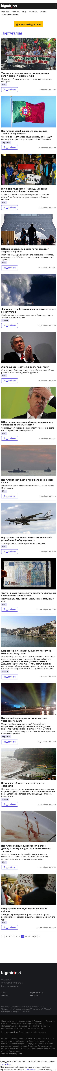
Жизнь (43, 11)
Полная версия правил (11, 1053)
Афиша (4, 992)
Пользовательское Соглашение (15, 1026)
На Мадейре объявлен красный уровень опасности (22, 784)
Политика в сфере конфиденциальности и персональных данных (25, 1027)
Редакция (38, 1021)
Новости (5, 995)
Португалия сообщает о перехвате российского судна (27, 481)
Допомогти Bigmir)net (28, 24)
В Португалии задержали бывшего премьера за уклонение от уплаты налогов (27, 423)
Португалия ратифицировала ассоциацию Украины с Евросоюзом (24, 132)
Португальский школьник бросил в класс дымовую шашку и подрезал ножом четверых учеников (26, 848)
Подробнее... (6, 1064)
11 (29, 937)
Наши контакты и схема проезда (16, 1021)
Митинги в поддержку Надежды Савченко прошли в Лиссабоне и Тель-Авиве (24, 190)
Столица (33, 11)
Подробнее (9, 89)
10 (26, 937)
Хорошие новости (9, 14)
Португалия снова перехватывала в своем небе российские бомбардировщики (26, 539)
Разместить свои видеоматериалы (26, 1023)
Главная (5, 11)
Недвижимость (36, 992)
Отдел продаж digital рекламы (32, 1032)
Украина (15, 11)
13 (36, 937)
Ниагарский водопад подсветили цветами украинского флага (24, 719)
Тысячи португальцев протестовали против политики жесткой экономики (25, 74)
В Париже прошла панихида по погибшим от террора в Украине (25, 250)
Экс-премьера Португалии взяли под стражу (25, 366)
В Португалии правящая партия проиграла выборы (24, 910)
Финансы (34, 995)
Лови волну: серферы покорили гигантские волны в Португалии (28, 310)
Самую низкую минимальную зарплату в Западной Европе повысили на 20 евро (28, 594)
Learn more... (31, 1069)
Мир (24, 11)
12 (33, 937)
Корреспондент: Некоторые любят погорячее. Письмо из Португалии (26, 652)
